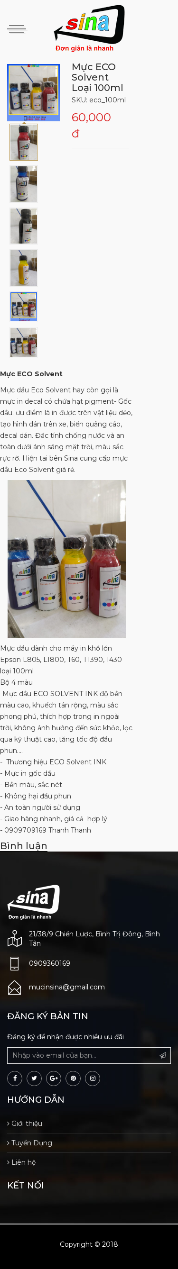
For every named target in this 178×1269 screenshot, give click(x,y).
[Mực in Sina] (33, 901)
